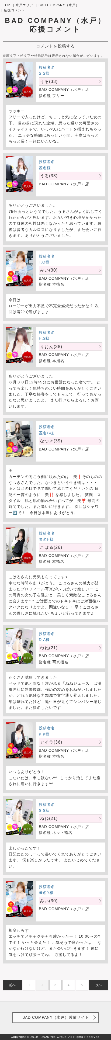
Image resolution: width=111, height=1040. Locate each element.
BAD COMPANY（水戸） (59, 5)
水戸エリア (24, 5)
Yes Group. (59, 1036)
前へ (12, 985)
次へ (98, 985)
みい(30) (49, 270)
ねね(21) (49, 648)
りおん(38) (51, 346)
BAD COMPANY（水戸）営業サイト (55, 1017)
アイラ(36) (51, 742)
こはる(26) (51, 547)
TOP (6, 5)
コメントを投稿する (55, 46)
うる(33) (49, 81)
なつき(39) (51, 441)
